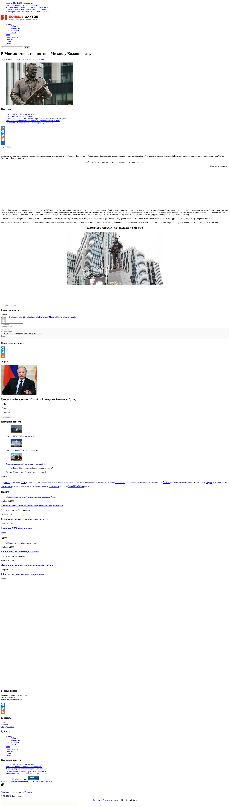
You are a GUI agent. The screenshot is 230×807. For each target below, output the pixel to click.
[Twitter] (115, 135)
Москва (101, 482)
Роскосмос (111, 482)
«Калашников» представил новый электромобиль (27, 565)
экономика (76, 486)
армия (156, 482)
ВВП (18, 482)
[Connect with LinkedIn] (31, 317)
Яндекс (144, 482)
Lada (2, 482)
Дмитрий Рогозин (63, 482)
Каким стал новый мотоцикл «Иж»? (20, 551)
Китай (96, 482)
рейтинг (15, 486)
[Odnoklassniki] (115, 139)
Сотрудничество (7, 727)
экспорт (86, 486)
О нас (3, 722)
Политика (15, 30)
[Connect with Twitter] (23, 317)
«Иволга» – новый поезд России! (19, 116)
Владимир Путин (33, 482)
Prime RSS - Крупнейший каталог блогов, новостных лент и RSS (27, 781)
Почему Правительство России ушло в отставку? (26, 9)
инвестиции (188, 482)
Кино (92, 482)
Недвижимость (12, 37)
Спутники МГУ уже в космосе (16, 528)
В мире (9, 24)
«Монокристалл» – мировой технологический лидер (27, 12)
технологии (63, 486)
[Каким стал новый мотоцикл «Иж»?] (21, 543)
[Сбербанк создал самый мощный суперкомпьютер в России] (31, 497)
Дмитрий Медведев (51, 482)
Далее (3, 533)
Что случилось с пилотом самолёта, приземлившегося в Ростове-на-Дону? (36, 118)
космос (196, 482)
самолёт (21, 486)
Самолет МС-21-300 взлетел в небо (20, 3)
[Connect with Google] (15, 317)
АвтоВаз (14, 482)
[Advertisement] (29, 152)
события (54, 486)
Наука (8, 41)
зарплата (182, 482)
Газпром (43, 482)
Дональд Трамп (73, 482)
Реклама (4, 724)
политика (6, 486)
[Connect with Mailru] (51, 317)
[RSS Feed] (115, 356)
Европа (82, 482)
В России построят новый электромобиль (22, 574)
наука (209, 482)
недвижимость (218, 482)
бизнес (166, 482)
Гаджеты (9, 43)
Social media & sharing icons (104, 800)
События (14, 26)
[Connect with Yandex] (59, 317)
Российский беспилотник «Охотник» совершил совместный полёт (33, 121)
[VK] (115, 128)
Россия (120, 482)
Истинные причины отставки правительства (24, 5)
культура (203, 482)
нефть (225, 482)
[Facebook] (115, 132)
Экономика (15, 28)
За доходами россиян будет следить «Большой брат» (27, 7)
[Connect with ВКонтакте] (41, 317)
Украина (139, 482)
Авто (8, 35)
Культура (9, 39)
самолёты (27, 486)
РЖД (105, 482)
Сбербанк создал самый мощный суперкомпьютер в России (32, 505)
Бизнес (13, 33)
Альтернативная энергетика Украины (16, 792)
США (127, 482)
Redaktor (40, 59)
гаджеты (174, 482)
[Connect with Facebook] (6, 317)
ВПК (23, 482)
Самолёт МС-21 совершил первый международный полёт (29, 123)
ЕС (79, 482)
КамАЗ (87, 482)
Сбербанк (133, 482)
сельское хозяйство (35, 486)
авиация (151, 482)
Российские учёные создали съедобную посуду (25, 519)
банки (160, 482)
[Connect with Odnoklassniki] (69, 317)
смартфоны (45, 486)
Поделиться (6, 147)
